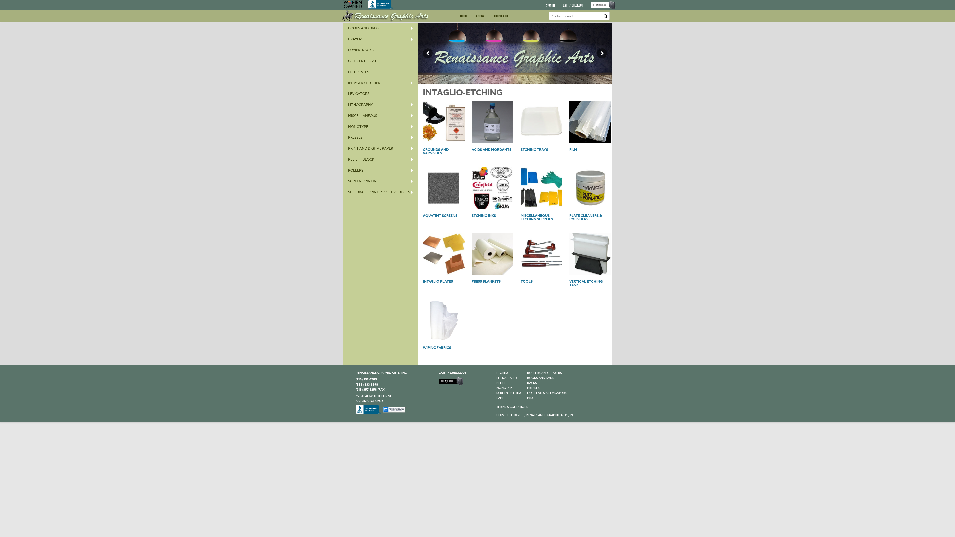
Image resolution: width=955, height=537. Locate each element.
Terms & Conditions (512, 407)
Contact (501, 16)
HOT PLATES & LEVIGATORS (547, 393)
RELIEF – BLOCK (361, 159)
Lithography (360, 104)
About (480, 16)
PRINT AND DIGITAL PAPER (370, 148)
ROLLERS (355, 170)
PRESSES (355, 137)
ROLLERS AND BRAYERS (544, 373)
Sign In (550, 5)
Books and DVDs (363, 28)
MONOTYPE (358, 126)
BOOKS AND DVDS (540, 378)
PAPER (501, 398)
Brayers (355, 39)
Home (463, 16)
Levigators (358, 93)
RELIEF (501, 383)
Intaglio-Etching (364, 82)
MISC (530, 398)
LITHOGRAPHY (507, 378)
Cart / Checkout (573, 5)
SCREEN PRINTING (363, 181)
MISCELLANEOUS (362, 115)
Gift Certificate (363, 60)
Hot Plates (358, 71)
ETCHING (502, 373)
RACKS (532, 383)
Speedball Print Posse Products (379, 192)
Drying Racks (361, 49)
